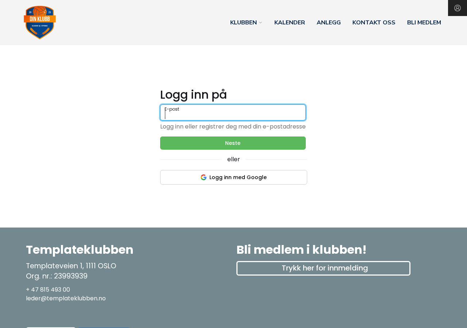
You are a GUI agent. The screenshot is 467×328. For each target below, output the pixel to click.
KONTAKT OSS (373, 23)
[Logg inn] (457, 8)
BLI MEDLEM (424, 23)
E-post (172, 109)
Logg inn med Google (238, 177)
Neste (232, 143)
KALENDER (289, 23)
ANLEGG (329, 23)
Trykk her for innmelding (325, 268)
